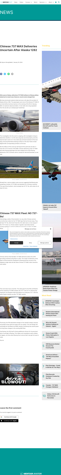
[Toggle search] (59, 2)
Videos (21, 2)
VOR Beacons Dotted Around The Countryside (52, 345)
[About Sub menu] (53, 2)
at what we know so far (20, 100)
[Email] (12, 74)
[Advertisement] (19, 200)
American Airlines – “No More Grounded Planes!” (52, 356)
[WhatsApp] (8, 74)
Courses (27, 2)
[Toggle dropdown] (56, 2)
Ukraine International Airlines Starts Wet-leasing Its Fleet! (52, 313)
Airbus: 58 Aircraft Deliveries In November (53, 395)
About (50, 2)
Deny (30, 242)
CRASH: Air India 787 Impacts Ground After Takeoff (50, 207)
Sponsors (42, 2)
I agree (19, 376)
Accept (16, 242)
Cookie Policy (26, 246)
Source (2, 340)
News (15, 2)
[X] (5, 74)
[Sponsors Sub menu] (45, 2)
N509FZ (17, 179)
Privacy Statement (33, 246)
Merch (35, 2)
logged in (9, 412)
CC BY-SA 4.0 (23, 179)
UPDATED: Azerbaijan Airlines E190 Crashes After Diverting (52, 302)
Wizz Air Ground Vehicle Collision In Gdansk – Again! (52, 324)
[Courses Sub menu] (31, 2)
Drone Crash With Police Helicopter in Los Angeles (52, 335)
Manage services (14, 238)
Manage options (44, 242)
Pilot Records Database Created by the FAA (52, 376)
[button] (50, 229)
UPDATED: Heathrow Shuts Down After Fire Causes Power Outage (50, 288)
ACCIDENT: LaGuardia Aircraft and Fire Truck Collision (50, 126)
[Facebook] (1, 74)
